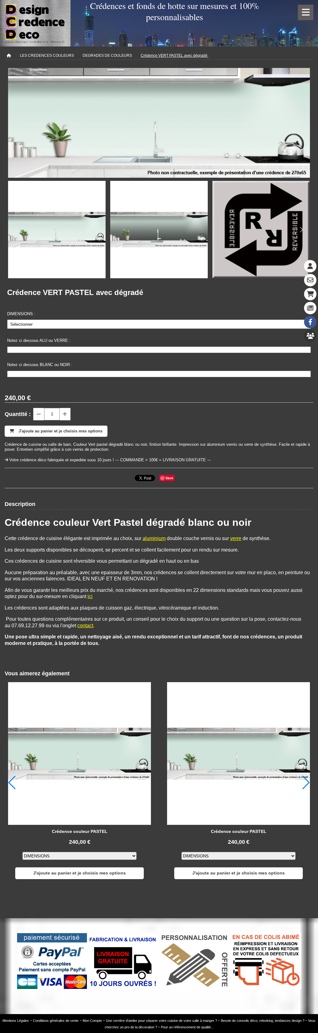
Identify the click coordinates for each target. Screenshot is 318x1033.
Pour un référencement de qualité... (187, 1027)
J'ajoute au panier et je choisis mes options (79, 872)
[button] (301, 229)
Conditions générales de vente (56, 1020)
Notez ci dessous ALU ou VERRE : (38, 340)
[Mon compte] (310, 266)
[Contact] (310, 280)
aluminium (154, 538)
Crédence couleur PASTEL (79, 831)
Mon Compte (92, 1020)
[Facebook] (310, 322)
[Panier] (310, 294)
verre (235, 538)
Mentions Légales (15, 1020)
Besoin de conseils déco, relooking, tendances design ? (263, 1020)
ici (90, 596)
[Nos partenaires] (310, 336)
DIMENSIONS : (21, 313)
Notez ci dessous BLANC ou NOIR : (39, 364)
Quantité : (18, 414)
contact (85, 625)
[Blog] (310, 308)
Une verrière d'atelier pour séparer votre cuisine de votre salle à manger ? (162, 1020)
